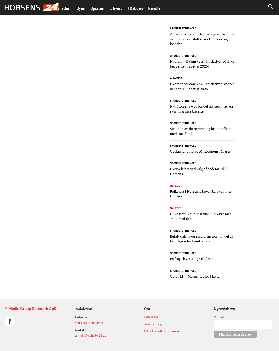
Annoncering (153, 324)
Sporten (97, 8)
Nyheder (61, 8)
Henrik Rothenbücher (88, 323)
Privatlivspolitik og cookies (162, 331)
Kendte (154, 8)
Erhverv (115, 8)
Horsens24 (151, 317)
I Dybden (135, 8)
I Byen (80, 8)
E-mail (219, 317)
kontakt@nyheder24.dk (90, 335)
